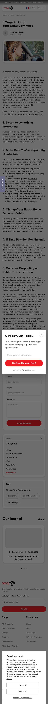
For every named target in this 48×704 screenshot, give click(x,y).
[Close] (41, 334)
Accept (22, 685)
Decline (22, 691)
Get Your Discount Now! (24, 363)
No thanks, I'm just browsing (24, 370)
